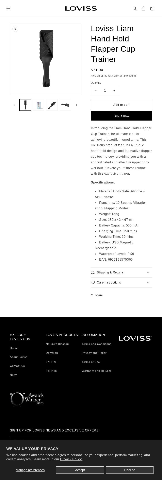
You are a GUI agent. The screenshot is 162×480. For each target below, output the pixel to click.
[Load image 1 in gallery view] (25, 105)
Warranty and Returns (97, 370)
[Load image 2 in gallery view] (38, 105)
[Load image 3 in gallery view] (52, 105)
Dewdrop (52, 352)
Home (14, 348)
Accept (80, 470)
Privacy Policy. (71, 459)
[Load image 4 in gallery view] (65, 105)
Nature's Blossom (58, 343)
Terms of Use (91, 361)
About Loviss (18, 356)
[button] (8, 8)
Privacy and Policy (94, 352)
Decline (129, 470)
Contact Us (17, 365)
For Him (51, 370)
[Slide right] (76, 105)
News (13, 374)
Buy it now (121, 116)
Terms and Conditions (96, 343)
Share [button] (99, 295)
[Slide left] (14, 105)
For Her (51, 361)
